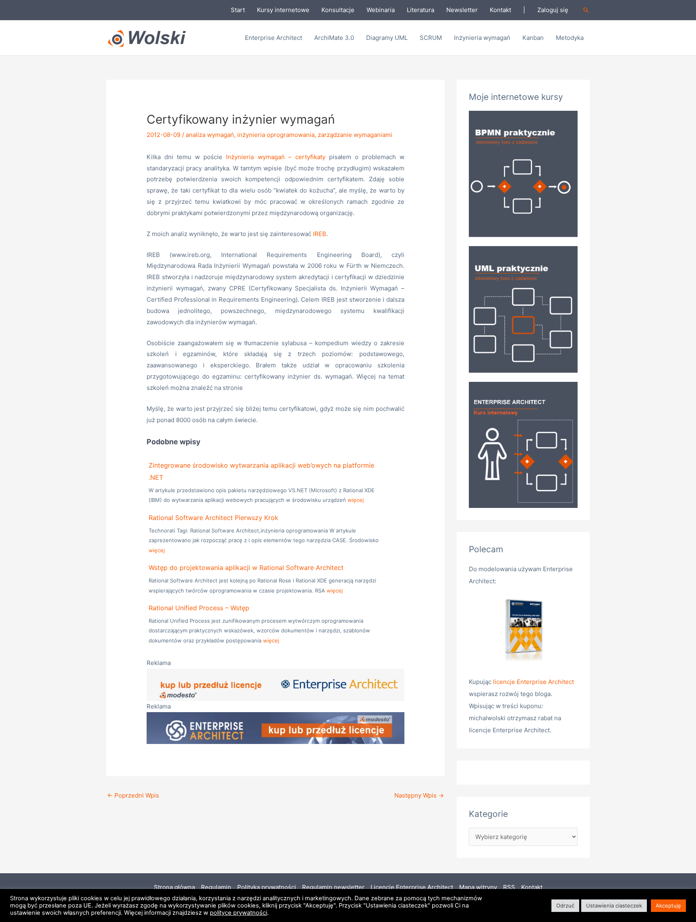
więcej (356, 500)
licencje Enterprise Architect (533, 682)
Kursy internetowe (283, 10)
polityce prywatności (238, 912)
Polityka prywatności (266, 887)
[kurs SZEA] (523, 444)
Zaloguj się (552, 10)
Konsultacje (337, 10)
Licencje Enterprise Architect (412, 887)
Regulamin (216, 887)
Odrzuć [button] (565, 905)
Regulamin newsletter (333, 887)
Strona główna (174, 887)
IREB (319, 234)
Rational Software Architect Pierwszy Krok (213, 518)
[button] (586, 10)
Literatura (420, 10)
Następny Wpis (419, 795)
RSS (509, 887)
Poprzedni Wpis (133, 795)
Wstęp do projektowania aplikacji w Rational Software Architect (246, 568)
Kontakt (500, 10)
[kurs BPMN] (523, 173)
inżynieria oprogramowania (276, 135)
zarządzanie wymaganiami (355, 135)
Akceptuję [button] (668, 905)
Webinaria (381, 10)
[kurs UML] (523, 309)
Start (238, 10)
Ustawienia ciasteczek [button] (614, 905)
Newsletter (462, 10)
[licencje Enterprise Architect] (523, 631)
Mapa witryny (478, 887)
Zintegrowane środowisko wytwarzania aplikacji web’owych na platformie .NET (261, 471)
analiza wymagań (210, 135)
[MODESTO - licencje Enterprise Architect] (275, 684)
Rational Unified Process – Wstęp (199, 608)
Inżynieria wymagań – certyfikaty (275, 157)
